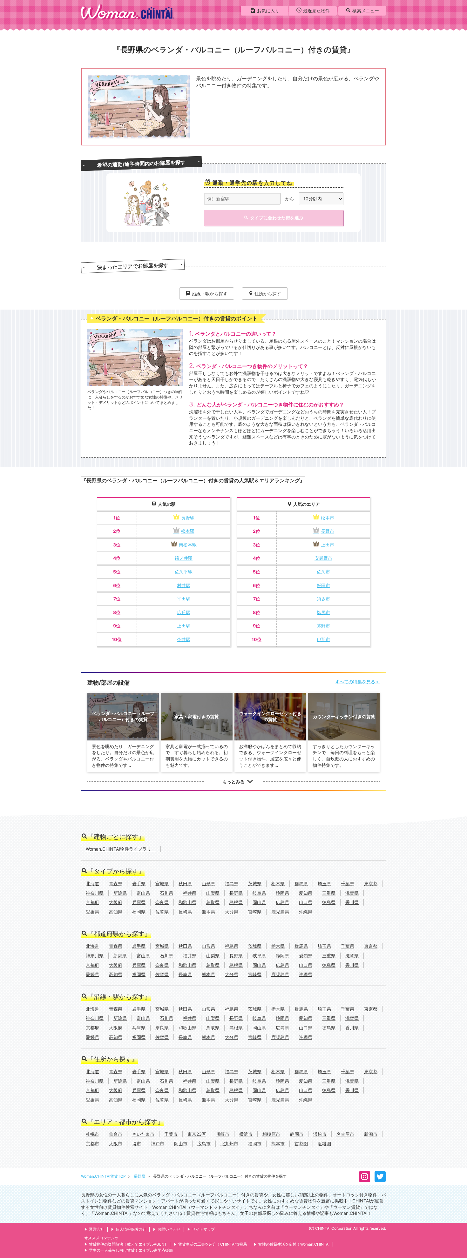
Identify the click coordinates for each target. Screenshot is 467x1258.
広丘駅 (183, 612)
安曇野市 (323, 558)
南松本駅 (188, 544)
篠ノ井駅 (184, 558)
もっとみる (233, 781)
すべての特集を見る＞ (357, 681)
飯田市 (323, 585)
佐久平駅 (184, 571)
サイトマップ (203, 1229)
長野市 (327, 531)
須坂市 (323, 598)
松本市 (327, 517)
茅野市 (323, 625)
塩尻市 (323, 612)
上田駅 (183, 625)
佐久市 (323, 571)
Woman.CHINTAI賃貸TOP (104, 1176)
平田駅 (183, 598)
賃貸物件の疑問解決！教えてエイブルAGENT (128, 1244)
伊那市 (323, 639)
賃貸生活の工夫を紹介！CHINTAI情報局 (212, 1244)
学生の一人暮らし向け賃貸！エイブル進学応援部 (131, 1250)
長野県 (140, 1176)
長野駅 (187, 517)
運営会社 (96, 1229)
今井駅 (183, 639)
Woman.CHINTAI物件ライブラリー (121, 849)
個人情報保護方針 (131, 1229)
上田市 (327, 544)
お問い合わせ (169, 1229)
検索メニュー (365, 10)
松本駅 (187, 531)
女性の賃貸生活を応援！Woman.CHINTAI (293, 1244)
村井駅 (183, 585)
